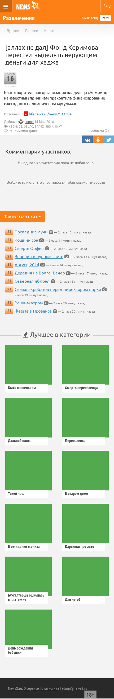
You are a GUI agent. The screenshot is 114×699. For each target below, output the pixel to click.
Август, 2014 (27, 264)
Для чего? (72, 599)
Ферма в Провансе (33, 310)
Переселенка (75, 441)
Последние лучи (31, 231)
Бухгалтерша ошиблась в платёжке (26, 597)
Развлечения (19, 18)
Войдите (14, 182)
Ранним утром (29, 302)
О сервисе (31, 688)
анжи (49, 126)
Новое (49, 31)
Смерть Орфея (29, 248)
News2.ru (15, 688)
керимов (15, 126)
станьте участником (46, 182)
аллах (39, 126)
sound (29, 122)
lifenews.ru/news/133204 (50, 113)
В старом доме (76, 493)
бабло (28, 126)
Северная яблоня (32, 280)
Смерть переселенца (81, 388)
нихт (58, 126)
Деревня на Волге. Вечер (40, 272)
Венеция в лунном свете (39, 256)
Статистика (50, 688)
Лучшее (13, 31)
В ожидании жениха (24, 546)
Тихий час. (16, 493)
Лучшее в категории (59, 334)
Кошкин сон (26, 239)
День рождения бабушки (20, 650)
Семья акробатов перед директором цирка (58, 289)
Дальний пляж (19, 441)
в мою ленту (90, 18)
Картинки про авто (79, 546)
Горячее (31, 31)
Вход (107, 5)
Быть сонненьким (22, 388)
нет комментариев (23, 130)
